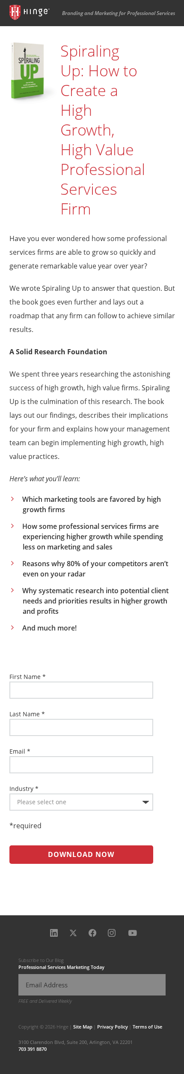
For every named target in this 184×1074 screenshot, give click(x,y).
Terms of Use (147, 1026)
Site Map (82, 1026)
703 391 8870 (32, 1049)
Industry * (24, 788)
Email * (19, 751)
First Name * (27, 677)
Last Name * (27, 714)
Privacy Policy (112, 1026)
